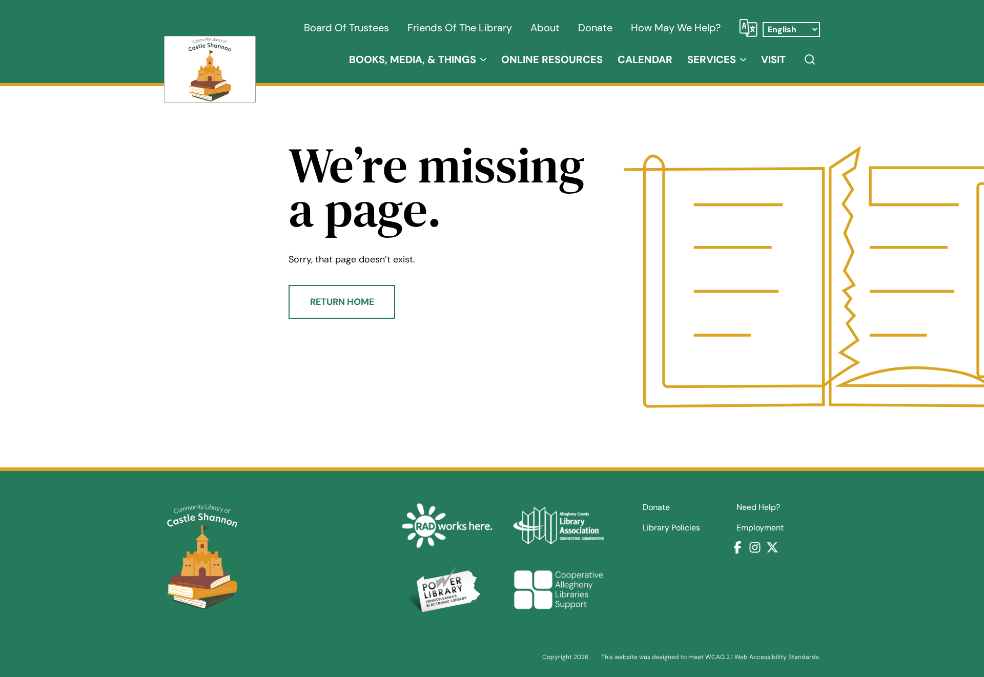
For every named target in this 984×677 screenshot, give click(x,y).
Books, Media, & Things (412, 59)
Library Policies (671, 528)
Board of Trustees (346, 28)
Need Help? (758, 507)
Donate (595, 28)
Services (711, 59)
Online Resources (552, 59)
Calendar (645, 59)
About (545, 28)
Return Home (342, 302)
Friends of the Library (459, 28)
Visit (773, 59)
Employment (760, 528)
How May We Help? (676, 28)
